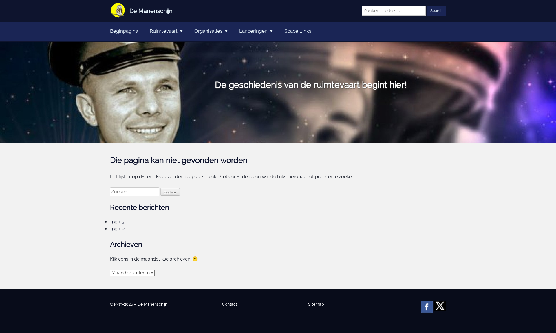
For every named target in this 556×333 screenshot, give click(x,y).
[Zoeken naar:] (135, 191)
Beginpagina (124, 31)
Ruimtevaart (164, 31)
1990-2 (117, 229)
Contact (229, 304)
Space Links (297, 31)
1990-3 (117, 222)
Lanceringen (253, 31)
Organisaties (208, 31)
